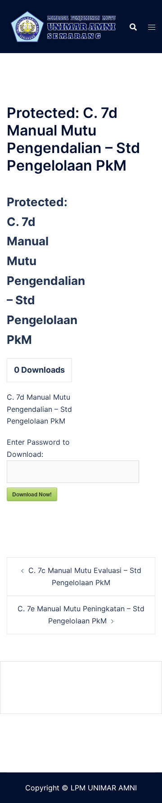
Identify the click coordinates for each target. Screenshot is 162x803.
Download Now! (32, 494)
